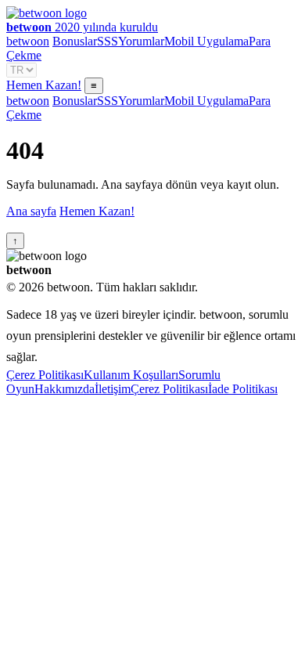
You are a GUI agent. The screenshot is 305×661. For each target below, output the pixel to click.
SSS (107, 41)
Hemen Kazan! (43, 85)
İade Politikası (243, 389)
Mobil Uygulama (206, 41)
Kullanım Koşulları (131, 374)
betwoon (27, 41)
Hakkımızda (64, 389)
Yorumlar (141, 41)
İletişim (113, 389)
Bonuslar (74, 41)
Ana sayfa (31, 211)
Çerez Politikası (45, 374)
